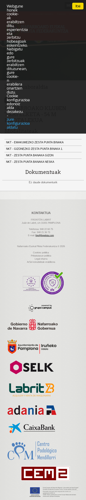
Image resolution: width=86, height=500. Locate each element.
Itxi (78, 6)
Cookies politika (41, 252)
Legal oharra (41, 259)
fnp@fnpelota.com (44, 235)
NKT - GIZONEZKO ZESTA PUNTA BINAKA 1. (35, 148)
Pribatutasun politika (41, 255)
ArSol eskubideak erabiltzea (41, 262)
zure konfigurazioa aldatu (18, 123)
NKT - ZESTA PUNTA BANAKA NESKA (30, 161)
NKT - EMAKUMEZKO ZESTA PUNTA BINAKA (35, 142)
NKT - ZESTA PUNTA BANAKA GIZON (30, 155)
